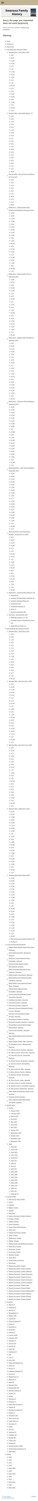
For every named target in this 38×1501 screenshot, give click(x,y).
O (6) (12, 382)
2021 (10, 1479)
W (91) (13, 869)
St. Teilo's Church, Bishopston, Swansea (21, 1088)
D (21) (13, 692)
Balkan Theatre (13, 1207)
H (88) (13, 426)
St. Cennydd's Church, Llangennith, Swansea (19, 1056)
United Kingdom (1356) (16, 1446)
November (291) (16, 1138)
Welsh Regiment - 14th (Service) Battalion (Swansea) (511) (21, 469)
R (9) (12, 670)
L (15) (12, 373)
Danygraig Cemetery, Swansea (18, 1005)
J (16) (12, 709)
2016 (10, 1460)
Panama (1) (12, 1401)
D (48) (13, 221)
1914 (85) (14, 1147)
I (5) (12, 429)
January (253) (15, 1111)
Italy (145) (12, 1360)
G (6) (12, 764)
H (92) (13, 831)
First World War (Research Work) (17, 49)
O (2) (12, 91)
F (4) (12, 551)
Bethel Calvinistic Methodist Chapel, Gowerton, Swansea (20, 971)
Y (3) (12, 529)
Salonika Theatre (14, 1255)
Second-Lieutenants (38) (18, 612)
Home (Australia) (14, 1224)
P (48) (13, 853)
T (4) (12, 166)
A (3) (12, 116)
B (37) (13, 282)
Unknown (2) (15, 1194)
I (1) (12, 138)
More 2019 (12, 1473)
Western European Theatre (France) (20, 1277)
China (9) (11, 1324)
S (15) (13, 731)
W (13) (13, 590)
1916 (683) (14, 1152)
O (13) (13, 850)
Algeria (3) (12, 1304)
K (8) (12, 434)
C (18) (13, 60)
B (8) (12, 119)
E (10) (13, 290)
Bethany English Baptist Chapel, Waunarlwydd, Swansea (18, 965)
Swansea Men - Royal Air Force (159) (20, 745)
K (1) (12, 307)
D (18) (13, 288)
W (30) (13, 268)
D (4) (12, 124)
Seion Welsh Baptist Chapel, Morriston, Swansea (21, 1037)
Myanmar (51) (13, 1385)
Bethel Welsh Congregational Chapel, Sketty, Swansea (20, 984)
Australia (11, 1205)
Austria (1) (12, 1310)
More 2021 (12, 1482)
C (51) (13, 412)
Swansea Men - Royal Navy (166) (19, 52)
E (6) (12, 759)
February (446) (15, 1113)
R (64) (13, 451)
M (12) (13, 85)
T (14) (13, 393)
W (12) (13, 678)
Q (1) (12, 254)
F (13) (13, 227)
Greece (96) (12, 1343)
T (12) (13, 797)
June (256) (14, 1124)
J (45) (12, 495)
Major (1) (13, 609)
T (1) (12, 202)
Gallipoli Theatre (14, 1221)
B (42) (13, 409)
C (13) (13, 542)
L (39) (12, 842)
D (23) (13, 351)
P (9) (12, 667)
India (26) (12, 1349)
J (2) (12, 191)
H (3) (12, 135)
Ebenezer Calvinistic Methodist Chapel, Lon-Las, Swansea (21, 1009)
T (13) (13, 102)
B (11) (12, 58)
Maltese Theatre (14, 1241)
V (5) (12, 265)
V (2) (12, 105)
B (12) (13, 346)
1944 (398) (14, 1183)
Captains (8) (14, 595)
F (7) (12, 698)
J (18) (12, 562)
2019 (10, 1471)
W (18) (13, 739)
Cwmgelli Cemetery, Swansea (18, 1002)
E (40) (13, 822)
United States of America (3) (17, 1449)
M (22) (13, 313)
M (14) (13, 781)
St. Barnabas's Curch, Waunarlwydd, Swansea (20, 1045)
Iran (10, 1354)
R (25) (13, 257)
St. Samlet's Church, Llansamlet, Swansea (22, 1086)
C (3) (12, 121)
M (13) (13, 376)
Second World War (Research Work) (18, 628)
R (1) (12, 160)
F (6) (12, 761)
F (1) (12, 357)
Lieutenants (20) (16, 603)
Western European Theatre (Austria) (20, 1268)
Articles (9, 1454)
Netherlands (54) (14, 1388)
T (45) (13, 263)
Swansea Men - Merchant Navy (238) (20, 681)
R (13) (13, 96)
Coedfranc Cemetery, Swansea (18, 1000)
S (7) (12, 673)
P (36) (13, 512)
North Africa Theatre (15, 1246)
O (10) (13, 249)
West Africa (12, 1263)
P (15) (13, 385)
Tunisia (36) (12, 1437)
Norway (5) (12, 1393)
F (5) (12, 293)
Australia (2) (12, 1307)
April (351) (14, 1119)
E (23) (13, 484)
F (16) (13, 892)
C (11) (13, 349)
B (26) (13, 881)
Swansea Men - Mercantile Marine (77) (21, 113)
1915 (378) (14, 1149)
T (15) (13, 928)
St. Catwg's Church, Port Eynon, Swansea (21, 1052)
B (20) (13, 540)
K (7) (12, 498)
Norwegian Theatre (15, 1249)
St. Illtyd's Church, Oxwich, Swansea (20, 1072)
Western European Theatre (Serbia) (20, 1299)
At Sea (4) (14, 941)
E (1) (12, 185)
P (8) (12, 789)
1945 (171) (14, 1185)
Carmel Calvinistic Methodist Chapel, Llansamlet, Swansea (20, 996)
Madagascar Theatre (15, 1238)
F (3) (12, 130)
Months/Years (11, 1105)
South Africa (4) (13, 1421)
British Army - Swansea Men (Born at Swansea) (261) (20, 275)
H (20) (13, 299)
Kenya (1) (12, 1368)
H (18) (13, 703)
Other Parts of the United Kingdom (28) (23, 939)
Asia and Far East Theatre (17, 1199)
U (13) (13, 930)
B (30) (13, 476)
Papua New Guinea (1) (16, 1404)
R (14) (13, 387)
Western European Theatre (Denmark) (21, 1274)
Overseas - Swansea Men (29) (18, 615)
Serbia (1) (12, 1413)
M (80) (13, 845)
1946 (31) (14, 1188)
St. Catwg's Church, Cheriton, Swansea (21, 1050)
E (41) (13, 224)
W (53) (13, 526)
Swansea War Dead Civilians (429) (19, 875)
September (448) (16, 1133)
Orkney (11, 1396)
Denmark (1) (12, 1327)
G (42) (13, 828)
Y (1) (12, 806)
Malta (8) (11, 1382)
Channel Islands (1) (15, 1321)
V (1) (12, 168)
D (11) (13, 756)
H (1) (12, 188)
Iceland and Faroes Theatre (17, 1232)
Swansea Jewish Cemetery (17, 1097)
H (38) (13, 232)
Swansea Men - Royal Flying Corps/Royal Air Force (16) (21, 175)
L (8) (12, 778)
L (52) (12, 437)
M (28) (13, 908)
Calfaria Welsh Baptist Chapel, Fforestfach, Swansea (18, 990)
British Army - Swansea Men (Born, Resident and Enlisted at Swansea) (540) (21, 209)
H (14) (13, 556)
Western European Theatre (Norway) (20, 1293)
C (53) (13, 817)
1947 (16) (14, 1191)
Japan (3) (12, 1365)
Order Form (10, 47)
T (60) (13, 864)
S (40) (13, 518)
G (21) (13, 490)
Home (8, 41)
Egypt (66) (12, 1329)
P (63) (13, 448)
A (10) (12, 279)
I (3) (12, 833)
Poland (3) (12, 1407)
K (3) (12, 371)
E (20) (13, 889)
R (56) (13, 858)
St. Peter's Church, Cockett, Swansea (20, 1083)
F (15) (13, 487)
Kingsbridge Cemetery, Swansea (19, 1019)
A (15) (12, 213)
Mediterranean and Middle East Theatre (21, 1243)
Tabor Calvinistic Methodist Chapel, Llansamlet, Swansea (19, 1101)
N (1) (12, 88)
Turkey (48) (12, 1440)
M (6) (12, 149)
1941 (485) (14, 1174)
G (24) (13, 229)
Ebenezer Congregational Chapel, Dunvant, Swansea (19, 1015)
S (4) (12, 795)
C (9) (12, 639)
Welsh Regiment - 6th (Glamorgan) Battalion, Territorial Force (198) (19, 533)
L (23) (12, 240)
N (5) (12, 720)
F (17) (13, 825)
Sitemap (9, 1496)
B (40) (13, 216)
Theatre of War (11, 1196)
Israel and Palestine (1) (16, 1363)
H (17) (13, 767)
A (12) (12, 407)
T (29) (13, 520)
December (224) (16, 1141)
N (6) (12, 246)
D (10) (13, 63)
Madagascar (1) (14, 1377)
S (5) (12, 163)
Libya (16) (12, 1374)
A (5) (12, 55)
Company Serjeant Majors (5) (20, 601)
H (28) (13, 897)
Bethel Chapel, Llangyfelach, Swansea (20, 975)
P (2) (12, 199)
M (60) (13, 440)
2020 (10, 1476)
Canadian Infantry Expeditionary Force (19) (22, 621)
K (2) (12, 80)
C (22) (13, 218)
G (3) (12, 132)
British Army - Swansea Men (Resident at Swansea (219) (21, 339)
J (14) (12, 368)
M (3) (12, 196)
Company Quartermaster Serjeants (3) (22, 598)
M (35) (13, 504)
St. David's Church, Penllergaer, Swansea (21, 1061)
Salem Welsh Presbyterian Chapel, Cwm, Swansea (21, 1093)
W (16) (13, 803)
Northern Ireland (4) (15, 1390)
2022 (10, 1485)
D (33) (13, 482)
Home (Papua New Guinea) (17, 1227)
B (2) (12, 179)
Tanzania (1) (12, 1432)
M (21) (13, 717)
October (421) (15, 1135)
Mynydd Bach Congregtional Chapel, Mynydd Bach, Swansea (20, 1026)
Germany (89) (13, 1338)
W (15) (13, 398)
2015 (10, 1457)
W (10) (13, 107)
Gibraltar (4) (12, 1340)
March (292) (14, 1116)
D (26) (13, 886)
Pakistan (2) (12, 1399)
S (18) (13, 925)
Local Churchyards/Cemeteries (16, 944)
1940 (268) (14, 1171)
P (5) (12, 157)
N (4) (12, 152)
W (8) (12, 171)
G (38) (13, 423)
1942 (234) (14, 1177)
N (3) (12, 379)
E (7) (12, 66)
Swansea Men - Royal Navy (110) (19, 631)
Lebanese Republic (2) (16, 1371)
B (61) (13, 814)
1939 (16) (14, 1169)
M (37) (13, 243)
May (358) (14, 1122)
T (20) (13, 329)
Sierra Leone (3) (14, 1418)
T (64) (13, 457)
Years (10, 1144)
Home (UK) (12, 1230)
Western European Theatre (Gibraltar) (20, 1282)
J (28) (12, 900)
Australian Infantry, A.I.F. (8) (19, 617)
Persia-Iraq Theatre (15, 1252)
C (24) (13, 883)
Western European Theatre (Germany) (21, 1280)
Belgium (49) (13, 1316)
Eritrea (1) (12, 1332)
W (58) (13, 462)
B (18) (13, 687)
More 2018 (12, 1468)
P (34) (13, 252)
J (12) (12, 77)
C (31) (13, 479)
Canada (11, 1210)
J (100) (13, 432)
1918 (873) (14, 1158)
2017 (10, 1462)
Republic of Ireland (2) (15, 1410)
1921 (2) (13, 1166)
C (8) (12, 285)
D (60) (13, 415)
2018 (10, 1465)
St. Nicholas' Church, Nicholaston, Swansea (19, 1076)
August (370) (15, 1130)
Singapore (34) (13, 1415)
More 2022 (12, 1487)
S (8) (12, 99)
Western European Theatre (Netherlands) (21, 1291)
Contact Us (10, 44)
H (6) (12, 653)
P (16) (13, 576)
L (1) (12, 193)
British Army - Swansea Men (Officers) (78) (22, 592)
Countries (10, 1302)
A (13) (12, 811)
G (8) (12, 651)
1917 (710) (14, 1155)
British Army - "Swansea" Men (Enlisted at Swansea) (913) (21, 403)
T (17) (13, 734)
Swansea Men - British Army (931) (19, 808)
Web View (33, 1496)
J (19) (12, 304)
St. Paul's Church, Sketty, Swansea (19, 1080)
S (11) (12, 326)
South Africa (12, 1257)
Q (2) (12, 856)
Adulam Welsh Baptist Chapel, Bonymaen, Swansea (22, 948)
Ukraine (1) (12, 1443)
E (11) (12, 354)
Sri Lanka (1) (13, 1424)
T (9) (12, 584)
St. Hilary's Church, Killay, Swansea (19, 1069)
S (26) (13, 260)
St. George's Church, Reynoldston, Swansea (19, 1065)
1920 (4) (13, 1163)
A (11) (12, 878)
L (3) (12, 146)
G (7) (12, 296)
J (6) (12, 141)
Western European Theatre (17, 1266)
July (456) (14, 1127)
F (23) (13, 421)
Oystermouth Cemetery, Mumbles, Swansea (19, 1032)
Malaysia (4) (12, 1379)
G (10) (13, 71)
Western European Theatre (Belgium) (20, 1271)
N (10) (13, 506)
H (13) (13, 74)
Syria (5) (11, 1429)
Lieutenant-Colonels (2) (18, 606)
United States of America (16, 1260)
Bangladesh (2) (13, 1313)
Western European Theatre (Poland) (20, 1296)
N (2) (12, 315)
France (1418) (13, 1335)
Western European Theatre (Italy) (19, 1285)
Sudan (11, 1426)
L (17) (12, 310)
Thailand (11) (13, 1435)
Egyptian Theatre (14, 1219)
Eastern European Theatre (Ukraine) (20, 1216)
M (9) (12, 662)
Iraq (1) (11, 1357)
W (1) (12, 204)
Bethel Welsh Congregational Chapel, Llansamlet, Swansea (20, 979)
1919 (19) (14, 1160)
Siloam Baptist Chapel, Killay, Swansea (21, 1041)
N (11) (13, 443)
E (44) (13, 418)
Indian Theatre (13, 1235)
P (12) (13, 94)
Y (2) (12, 110)
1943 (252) (14, 1180)
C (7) (12, 753)
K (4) (12, 711)
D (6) (12, 642)
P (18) (13, 321)
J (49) (12, 235)
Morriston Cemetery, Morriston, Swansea (21, 1022)
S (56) (13, 454)
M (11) (13, 567)
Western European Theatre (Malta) (19, 1288)
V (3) (12, 933)
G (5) (12, 360)
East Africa (12, 1213)
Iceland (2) (12, 1346)
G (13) (13, 894)
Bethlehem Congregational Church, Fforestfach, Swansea (19, 960)
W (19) (13, 335)
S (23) (13, 390)
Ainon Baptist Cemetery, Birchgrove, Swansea (20, 954)
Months (11, 1108)
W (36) (13, 936)
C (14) (13, 689)
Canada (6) (12, 1318)
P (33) (13, 917)
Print (5, 1496)
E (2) (12, 127)
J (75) (12, 836)
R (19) (13, 515)
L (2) (12, 83)
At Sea (11, 1202)
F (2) (12, 69)
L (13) (12, 565)
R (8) (12, 792)
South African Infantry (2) (18, 626)
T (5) (12, 675)
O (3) (12, 509)
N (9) (12, 847)
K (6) (12, 238)
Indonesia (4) (13, 1352)
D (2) (12, 182)
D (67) (13, 820)
